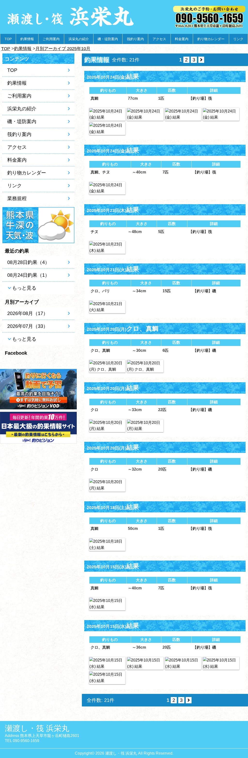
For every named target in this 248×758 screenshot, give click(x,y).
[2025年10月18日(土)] (107, 544)
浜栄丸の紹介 (79, 39)
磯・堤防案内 (108, 39)
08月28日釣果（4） (28, 262)
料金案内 (181, 39)
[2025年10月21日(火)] (107, 306)
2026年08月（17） (27, 313)
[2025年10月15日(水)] (107, 603)
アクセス (159, 39)
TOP (8, 39)
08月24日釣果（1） (28, 275)
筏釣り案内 (135, 39)
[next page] (201, 60)
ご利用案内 (51, 39)
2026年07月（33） (27, 326)
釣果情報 (27, 39)
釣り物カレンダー (211, 39)
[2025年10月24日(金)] (107, 114)
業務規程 (17, 198)
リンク (238, 39)
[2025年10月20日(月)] (107, 366)
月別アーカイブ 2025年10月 (62, 48)
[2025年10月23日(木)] (107, 247)
